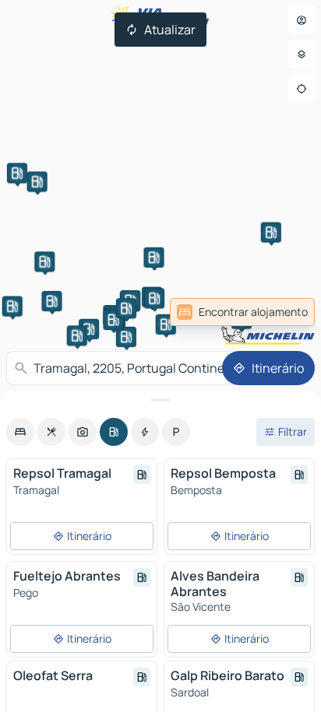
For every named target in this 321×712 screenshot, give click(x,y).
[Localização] (301, 89)
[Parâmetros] (301, 54)
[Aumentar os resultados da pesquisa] (160, 400)
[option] (20, 432)
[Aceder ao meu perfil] (301, 20)
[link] (242, 312)
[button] (89, 329)
